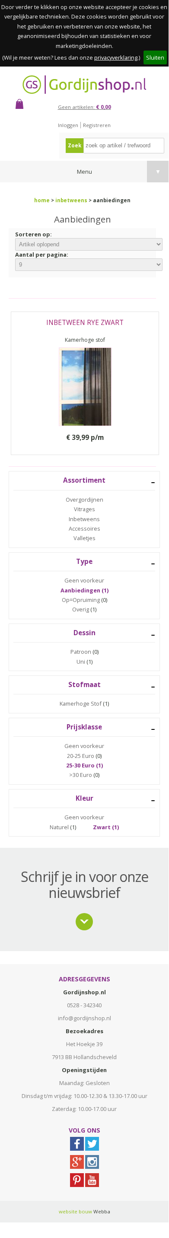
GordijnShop (84, 84)
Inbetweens (84, 519)
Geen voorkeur (84, 580)
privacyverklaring (115, 57)
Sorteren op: (33, 234)
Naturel (59, 827)
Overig (80, 609)
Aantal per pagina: (41, 254)
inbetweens (71, 200)
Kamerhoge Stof (81, 703)
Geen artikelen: (84, 107)
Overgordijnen (84, 499)
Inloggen (68, 125)
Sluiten (155, 57)
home (42, 200)
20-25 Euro (80, 756)
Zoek (74, 145)
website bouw (75, 1211)
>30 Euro (80, 775)
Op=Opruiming (81, 600)
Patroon (80, 652)
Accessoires (84, 528)
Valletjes (84, 538)
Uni (81, 661)
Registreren (97, 125)
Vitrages (84, 509)
